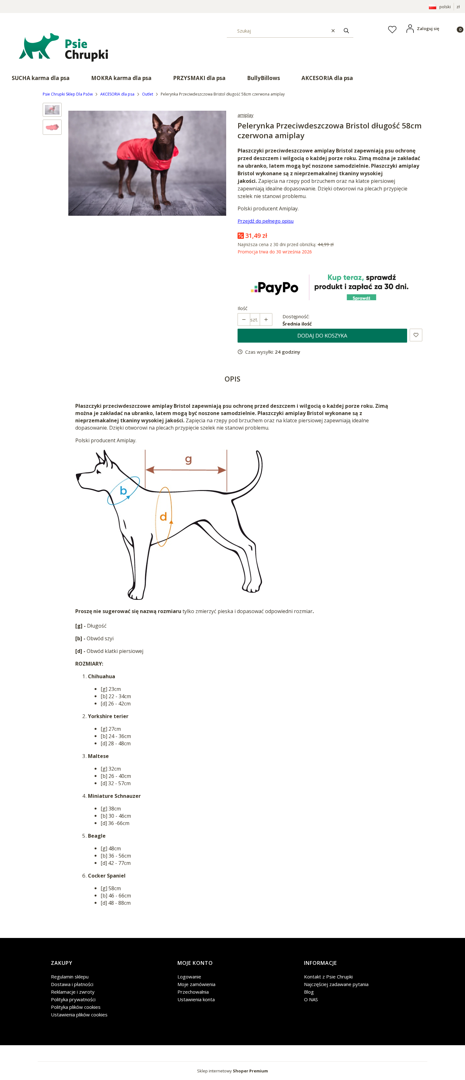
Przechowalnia (193, 992)
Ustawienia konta (196, 999)
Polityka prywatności (73, 999)
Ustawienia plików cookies (79, 1014)
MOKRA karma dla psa (121, 78)
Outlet (147, 94)
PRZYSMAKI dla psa (199, 78)
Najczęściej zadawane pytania (336, 984)
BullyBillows (263, 78)
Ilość (242, 308)
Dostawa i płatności (72, 984)
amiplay (245, 115)
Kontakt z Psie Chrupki (328, 976)
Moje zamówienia (196, 984)
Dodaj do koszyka (322, 335)
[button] (346, 30)
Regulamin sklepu (70, 976)
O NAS (311, 999)
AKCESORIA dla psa (327, 78)
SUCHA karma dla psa (41, 78)
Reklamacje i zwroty (73, 992)
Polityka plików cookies (76, 1007)
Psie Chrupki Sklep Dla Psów (68, 94)
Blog (309, 992)
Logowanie (189, 976)
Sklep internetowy (232, 1071)
